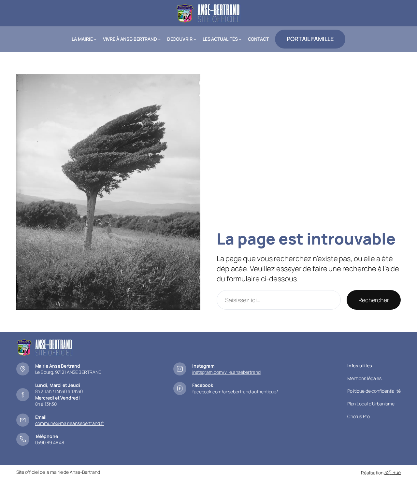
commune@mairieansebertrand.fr (69, 423)
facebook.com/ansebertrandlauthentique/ (235, 391)
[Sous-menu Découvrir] (195, 39)
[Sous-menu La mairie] (95, 39)
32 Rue (392, 472)
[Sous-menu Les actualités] (240, 39)
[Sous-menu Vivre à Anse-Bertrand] (159, 39)
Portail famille (310, 39)
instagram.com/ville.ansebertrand (226, 372)
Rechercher (373, 300)
